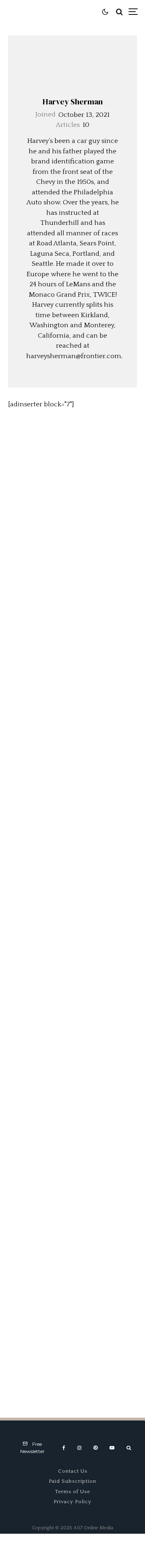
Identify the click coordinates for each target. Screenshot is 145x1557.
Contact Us (72, 1471)
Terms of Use (72, 1491)
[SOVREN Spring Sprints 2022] (72, 664)
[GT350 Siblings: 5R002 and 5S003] (72, 761)
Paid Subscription (72, 1481)
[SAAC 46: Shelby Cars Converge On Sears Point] (72, 1247)
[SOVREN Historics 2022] (72, 567)
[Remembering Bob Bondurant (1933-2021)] (72, 956)
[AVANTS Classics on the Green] (72, 1150)
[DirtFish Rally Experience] (72, 470)
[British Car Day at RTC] (72, 1344)
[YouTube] (112, 1447)
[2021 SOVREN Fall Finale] (72, 859)
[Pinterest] (95, 1447)
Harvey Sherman (73, 101)
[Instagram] (79, 1447)
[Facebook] (63, 1447)
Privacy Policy (72, 1501)
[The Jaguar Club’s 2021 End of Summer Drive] (72, 1053)
